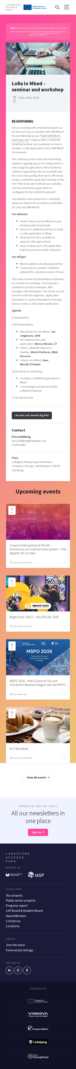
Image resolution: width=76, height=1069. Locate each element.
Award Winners (16, 916)
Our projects (14, 895)
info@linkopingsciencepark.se (45, 31)
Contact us (13, 921)
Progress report (17, 905)
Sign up (37, 832)
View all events (37, 777)
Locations (12, 926)
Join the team (15, 945)
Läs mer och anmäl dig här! (32, 415)
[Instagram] (18, 970)
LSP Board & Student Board (24, 910)
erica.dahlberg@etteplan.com (29, 441)
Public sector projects (20, 900)
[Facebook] (27, 970)
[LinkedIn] (9, 970)
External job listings (19, 950)
